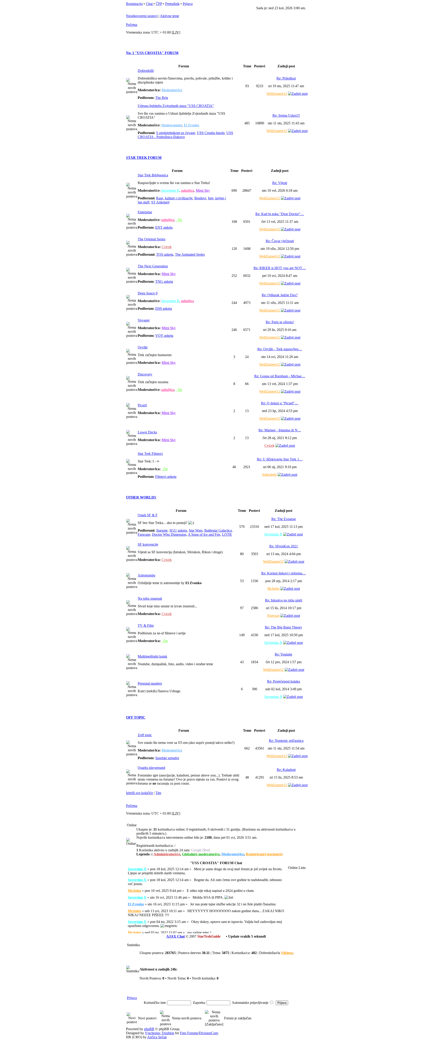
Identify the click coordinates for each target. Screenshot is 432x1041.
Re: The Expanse (283, 519)
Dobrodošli (146, 71)
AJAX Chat (175, 936)
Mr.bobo (273, 588)
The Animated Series (190, 254)
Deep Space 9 (148, 293)
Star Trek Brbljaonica (153, 175)
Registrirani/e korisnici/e (264, 854)
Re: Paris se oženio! (280, 322)
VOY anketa (164, 335)
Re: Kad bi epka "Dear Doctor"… (279, 214)
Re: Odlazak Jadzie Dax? (280, 295)
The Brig (161, 98)
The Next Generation (153, 266)
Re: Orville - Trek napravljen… (279, 349)
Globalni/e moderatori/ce (201, 854)
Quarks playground (151, 768)
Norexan (273, 615)
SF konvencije (148, 544)
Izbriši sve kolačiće (139, 793)
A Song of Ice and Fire (204, 534)
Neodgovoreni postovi (142, 16)
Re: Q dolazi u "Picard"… (279, 403)
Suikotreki (269, 474)
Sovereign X (170, 190)
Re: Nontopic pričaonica (286, 741)
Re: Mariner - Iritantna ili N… (280, 430)
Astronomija (146, 575)
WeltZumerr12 (276, 94)
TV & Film (146, 625)
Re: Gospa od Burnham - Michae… (279, 376)
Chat (149, 4)
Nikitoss (287, 953)
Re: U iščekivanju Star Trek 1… (280, 459)
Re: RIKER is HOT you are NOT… (280, 268)
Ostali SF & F (148, 515)
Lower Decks (147, 432)
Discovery (145, 374)
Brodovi (200, 198)
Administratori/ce (166, 854)
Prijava (188, 4)
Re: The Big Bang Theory (283, 627)
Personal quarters (150, 683)
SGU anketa (178, 530)
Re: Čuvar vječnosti (280, 241)
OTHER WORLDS (141, 497)
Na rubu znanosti (150, 598)
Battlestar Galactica (218, 530)
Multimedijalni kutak (152, 656)
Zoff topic (145, 735)
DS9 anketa (163, 308)
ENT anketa (164, 227)
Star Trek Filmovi (150, 454)
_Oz (179, 220)
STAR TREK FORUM (144, 157)
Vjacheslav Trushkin (159, 1033)
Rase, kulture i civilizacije (174, 198)
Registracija (134, 4)
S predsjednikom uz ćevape (175, 133)
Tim (158, 793)
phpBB (149, 1029)
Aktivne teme (169, 16)
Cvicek (167, 247)
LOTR (227, 534)
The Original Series (151, 239)
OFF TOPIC (135, 717)
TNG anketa (164, 281)
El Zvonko (191, 125)
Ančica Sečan (157, 1037)
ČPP (159, 4)
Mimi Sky (203, 190)
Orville (143, 347)
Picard (142, 405)
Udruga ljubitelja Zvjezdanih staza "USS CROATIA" (176, 106)
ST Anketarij (160, 202)
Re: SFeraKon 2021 (283, 546)
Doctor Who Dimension (169, 534)
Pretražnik (172, 4)
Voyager (144, 320)
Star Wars (195, 530)
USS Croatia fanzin (211, 133)
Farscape (144, 534)
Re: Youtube (283, 654)
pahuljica (187, 190)
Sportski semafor (167, 758)
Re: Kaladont (286, 770)
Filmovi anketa (165, 476)
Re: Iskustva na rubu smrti (283, 600)
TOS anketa (164, 254)
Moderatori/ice (172, 90)
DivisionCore (208, 1033)
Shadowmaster (171, 125)
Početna (131, 25)
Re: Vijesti (279, 183)
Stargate (162, 530)
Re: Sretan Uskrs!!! (286, 115)
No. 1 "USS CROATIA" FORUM (152, 53)
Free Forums (189, 1033)
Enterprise (145, 212)
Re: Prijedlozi (286, 78)
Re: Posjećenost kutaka (283, 681)
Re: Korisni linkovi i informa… (283, 573)
